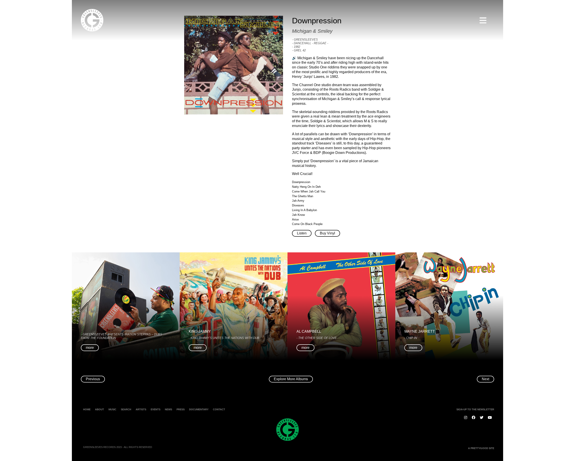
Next (485, 379)
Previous (93, 379)
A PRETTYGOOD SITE (481, 448)
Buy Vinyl (327, 233)
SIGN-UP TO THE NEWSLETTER (475, 409)
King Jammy (200, 331)
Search (126, 409)
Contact (219, 409)
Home (87, 409)
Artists (141, 409)
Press (181, 409)
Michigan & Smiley (312, 31)
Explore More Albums (291, 379)
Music (112, 409)
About (99, 409)
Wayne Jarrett (419, 331)
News (168, 409)
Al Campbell (308, 331)
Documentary (198, 409)
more (90, 348)
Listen (302, 233)
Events (155, 409)
